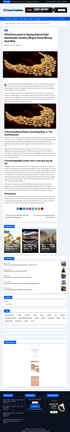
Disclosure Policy (35, 429)
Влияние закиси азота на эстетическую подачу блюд (17, 277)
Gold (25, 18)
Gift (21, 18)
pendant (58, 318)
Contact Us (28, 429)
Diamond (15, 18)
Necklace (37, 18)
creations (19, 315)
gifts (56, 315)
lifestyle (43, 318)
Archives (6, 301)
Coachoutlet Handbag (9, 315)
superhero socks (18, 320)
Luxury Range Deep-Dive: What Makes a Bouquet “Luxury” (18, 289)
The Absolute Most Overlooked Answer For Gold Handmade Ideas (12, 247)
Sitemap (43, 429)
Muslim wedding (51, 318)
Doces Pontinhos (8, 23)
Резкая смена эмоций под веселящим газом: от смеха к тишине (20, 265)
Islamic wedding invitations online (25, 318)
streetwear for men (9, 320)
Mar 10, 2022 (11, 250)
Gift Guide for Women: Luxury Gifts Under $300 (15, 271)
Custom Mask (27, 315)
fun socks (49, 315)
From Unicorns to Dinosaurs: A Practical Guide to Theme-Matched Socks (22, 283)
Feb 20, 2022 (29, 250)
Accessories (7, 18)
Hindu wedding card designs (10, 318)
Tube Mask (26, 320)
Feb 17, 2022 (47, 250)
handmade (18, 45)
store (64, 318)
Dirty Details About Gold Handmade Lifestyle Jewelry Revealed (48, 248)
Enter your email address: (35, 404)
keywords (37, 318)
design (35, 315)
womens (32, 320)
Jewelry (31, 18)
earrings (41, 315)
